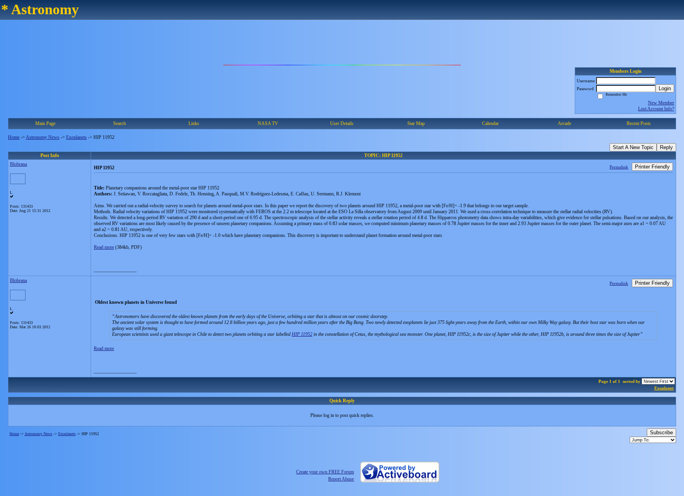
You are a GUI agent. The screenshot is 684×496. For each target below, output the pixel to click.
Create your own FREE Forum (325, 472)
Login (665, 88)
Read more (104, 247)
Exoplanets (76, 137)
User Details (341, 123)
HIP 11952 (302, 334)
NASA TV (268, 123)
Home (13, 137)
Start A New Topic (633, 147)
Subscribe (661, 432)
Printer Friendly (652, 167)
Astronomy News (42, 137)
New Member (661, 103)
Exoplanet (664, 388)
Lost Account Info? (656, 109)
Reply (666, 147)
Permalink (619, 167)
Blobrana (18, 164)
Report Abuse (341, 479)
